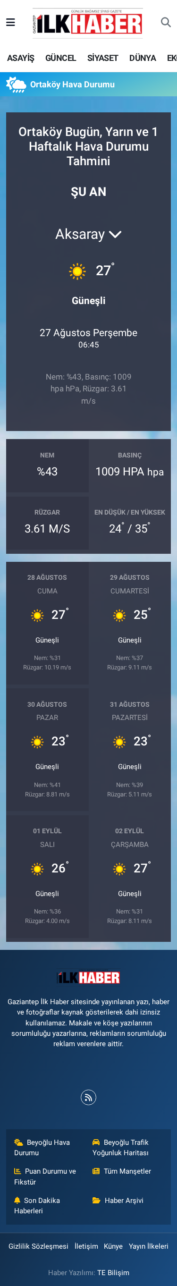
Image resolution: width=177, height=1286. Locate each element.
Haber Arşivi (124, 1200)
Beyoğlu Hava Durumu (42, 1147)
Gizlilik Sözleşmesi (38, 1246)
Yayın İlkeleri (149, 1246)
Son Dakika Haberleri (37, 1205)
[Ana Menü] (10, 22)
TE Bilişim (113, 1273)
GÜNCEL (60, 58)
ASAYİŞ (20, 58)
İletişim (86, 1246)
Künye (113, 1246)
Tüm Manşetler (127, 1171)
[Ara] (166, 23)
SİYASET (102, 58)
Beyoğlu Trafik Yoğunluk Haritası (121, 1147)
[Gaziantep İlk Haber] (88, 22)
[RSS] (88, 1097)
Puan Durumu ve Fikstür (45, 1176)
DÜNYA (142, 58)
